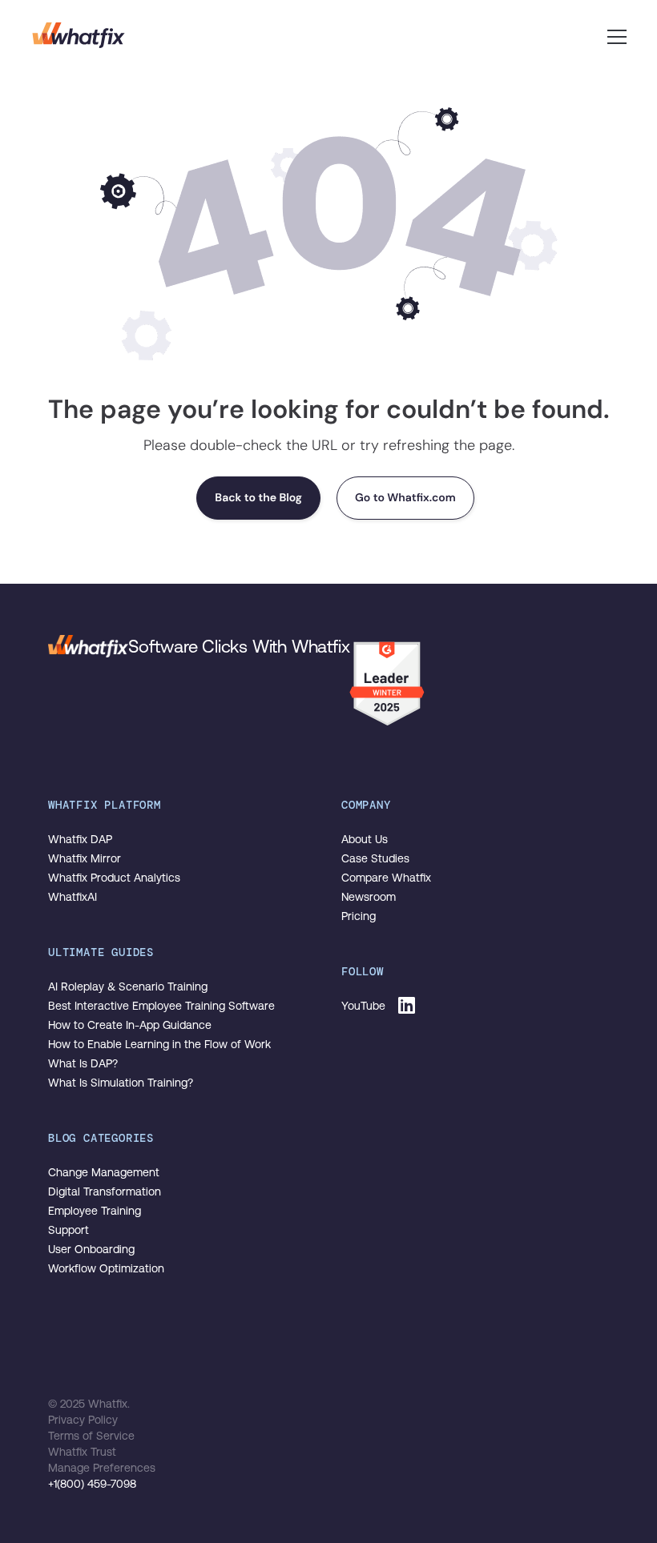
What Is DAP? (83, 1063)
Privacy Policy (83, 1419)
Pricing (358, 916)
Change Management (103, 1172)
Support (68, 1230)
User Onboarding (91, 1249)
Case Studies (375, 858)
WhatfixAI (72, 896)
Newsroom (368, 896)
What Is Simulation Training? (120, 1082)
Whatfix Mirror (84, 858)
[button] (617, 35)
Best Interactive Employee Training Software (161, 1005)
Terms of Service (91, 1435)
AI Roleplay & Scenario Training (128, 986)
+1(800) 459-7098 (92, 1483)
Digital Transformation (104, 1191)
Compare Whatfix (386, 877)
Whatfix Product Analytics (114, 877)
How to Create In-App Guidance (130, 1025)
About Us (364, 839)
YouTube (363, 1005)
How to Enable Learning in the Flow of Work (159, 1044)
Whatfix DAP (80, 839)
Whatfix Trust (82, 1451)
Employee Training (94, 1210)
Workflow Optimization (106, 1268)
